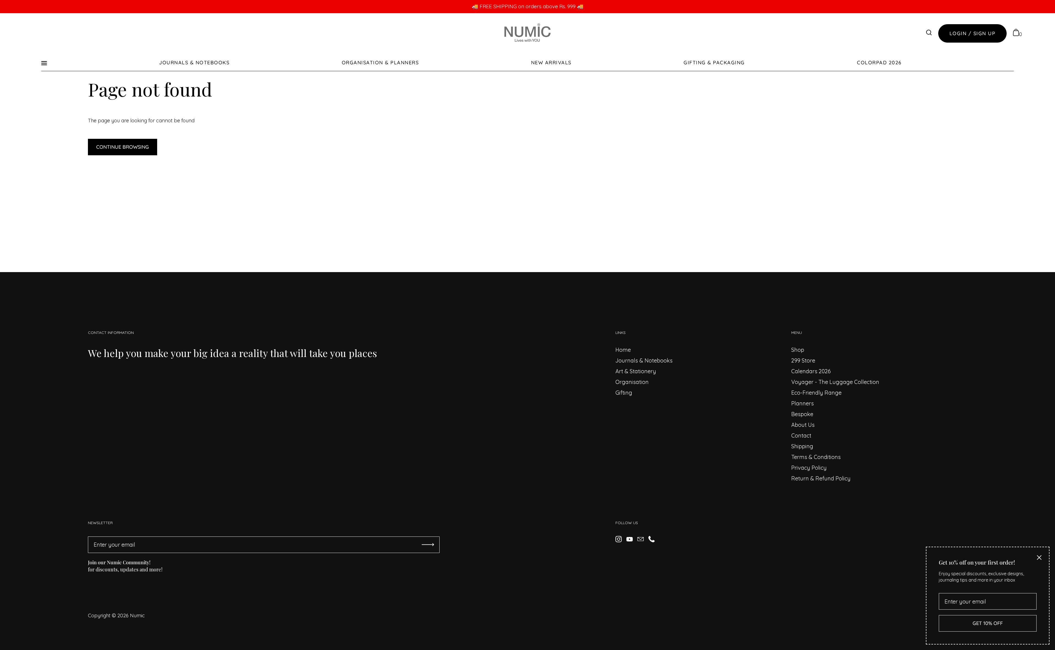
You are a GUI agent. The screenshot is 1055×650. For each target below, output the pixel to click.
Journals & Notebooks (194, 62)
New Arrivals (551, 62)
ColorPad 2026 (879, 62)
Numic (137, 615)
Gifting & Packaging (714, 62)
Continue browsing (122, 147)
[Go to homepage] (527, 33)
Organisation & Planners (380, 62)
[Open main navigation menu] (44, 62)
